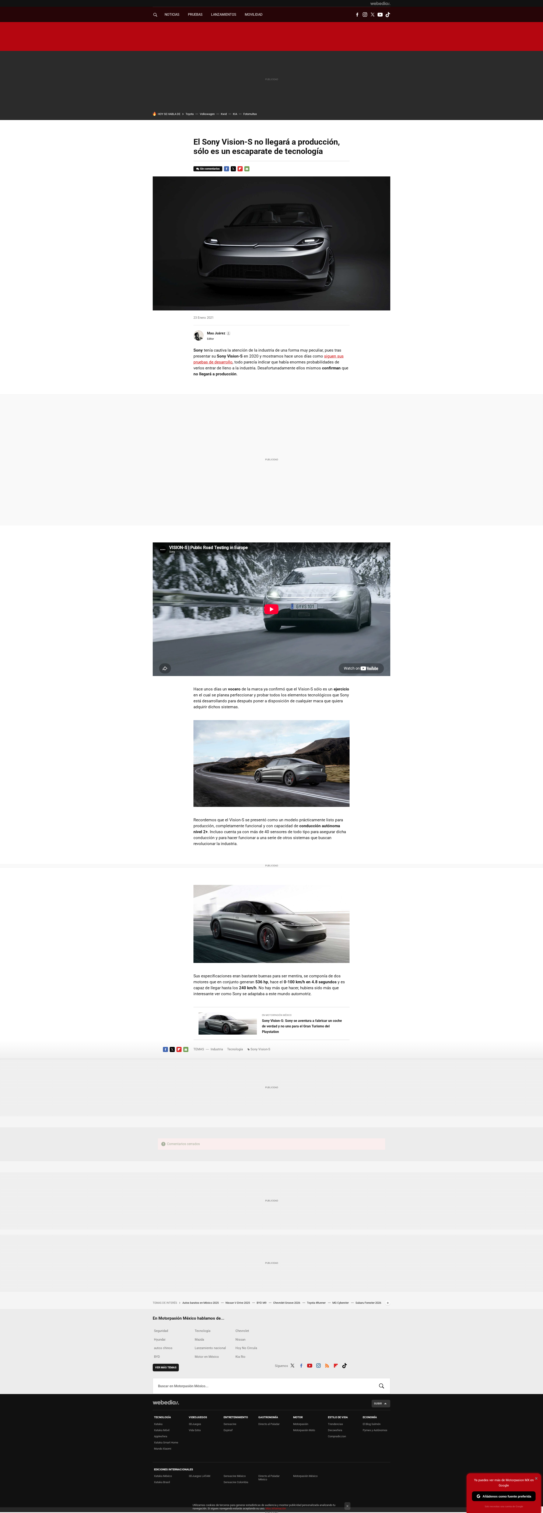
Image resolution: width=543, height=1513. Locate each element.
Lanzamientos (223, 15)
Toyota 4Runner (316, 1302)
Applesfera (160, 1436)
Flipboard (240, 168)
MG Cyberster (340, 1302)
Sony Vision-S (260, 1049)
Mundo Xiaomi (162, 1448)
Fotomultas (250, 114)
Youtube (380, 14)
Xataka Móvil (161, 1430)
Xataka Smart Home (166, 1442)
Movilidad (254, 15)
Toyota (190, 114)
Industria (217, 1049)
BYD (157, 1357)
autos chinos (163, 1348)
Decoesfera (335, 1430)
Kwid (224, 114)
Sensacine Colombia (236, 1482)
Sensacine (230, 1424)
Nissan (240, 1339)
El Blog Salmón (372, 1424)
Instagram (364, 14)
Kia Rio (240, 1357)
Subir (378, 1403)
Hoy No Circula (246, 1348)
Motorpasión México (305, 1476)
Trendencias (335, 1424)
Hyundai (159, 1339)
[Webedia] (380, 3)
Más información (276, 1508)
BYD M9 (262, 1302)
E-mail (246, 168)
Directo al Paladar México (269, 1477)
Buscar (381, 1386)
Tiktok (387, 14)
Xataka (158, 1424)
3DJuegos (195, 1424)
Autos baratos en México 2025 (200, 1302)
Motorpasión (300, 1424)
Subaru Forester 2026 (368, 1302)
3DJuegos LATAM (199, 1476)
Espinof (228, 1430)
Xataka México (163, 1476)
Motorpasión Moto (304, 1430)
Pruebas (195, 15)
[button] (218, 333)
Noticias (172, 15)
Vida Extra (195, 1430)
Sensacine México (235, 1476)
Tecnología (235, 1049)
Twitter (372, 14)
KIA (235, 114)
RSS (327, 1365)
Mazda (199, 1339)
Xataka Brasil (162, 1482)
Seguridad (161, 1331)
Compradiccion (337, 1436)
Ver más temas (165, 1367)
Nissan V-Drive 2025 (238, 1302)
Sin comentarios (210, 168)
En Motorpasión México (277, 1015)
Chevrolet (242, 1331)
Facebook (357, 14)
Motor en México (207, 1357)
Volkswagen (207, 114)
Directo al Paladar (269, 1424)
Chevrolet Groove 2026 (287, 1302)
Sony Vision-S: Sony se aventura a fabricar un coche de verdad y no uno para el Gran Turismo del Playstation (302, 1026)
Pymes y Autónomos (375, 1430)
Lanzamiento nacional (210, 1348)
